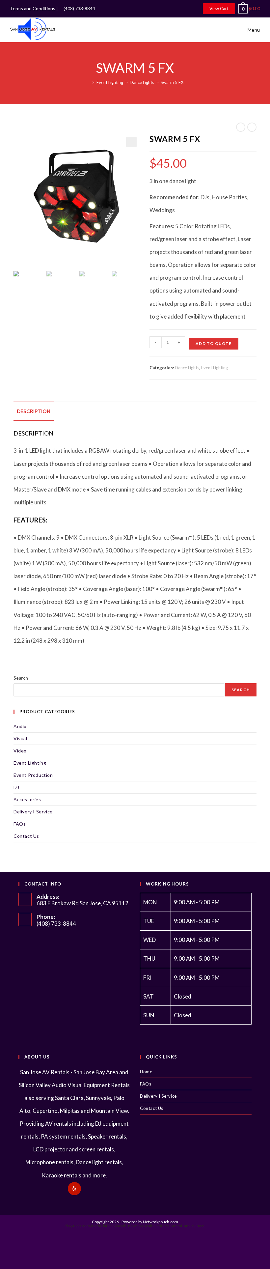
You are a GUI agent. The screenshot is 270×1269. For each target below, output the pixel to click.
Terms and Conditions (32, 8)
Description (33, 411)
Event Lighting (214, 367)
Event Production (33, 775)
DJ (16, 787)
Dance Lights (187, 367)
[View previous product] (240, 127)
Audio (20, 726)
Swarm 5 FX (172, 82)
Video (20, 750)
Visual (20, 738)
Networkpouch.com (160, 1221)
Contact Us (26, 836)
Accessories (27, 799)
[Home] (88, 82)
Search (21, 678)
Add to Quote (213, 343)
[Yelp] (74, 1188)
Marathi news (126, 1225)
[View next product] (251, 127)
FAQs (20, 824)
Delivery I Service (33, 811)
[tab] (34, 411)
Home (146, 1071)
